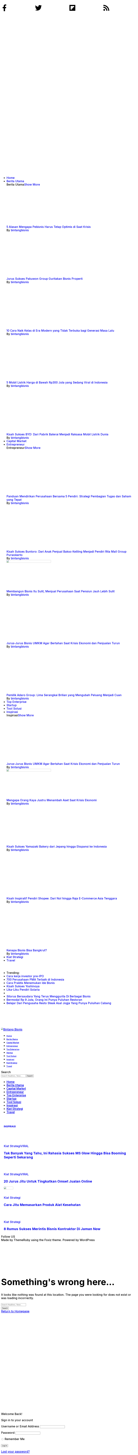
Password (8, 1432)
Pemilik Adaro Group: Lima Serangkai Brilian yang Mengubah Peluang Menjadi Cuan (64, 695)
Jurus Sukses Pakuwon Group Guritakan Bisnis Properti (44, 278)
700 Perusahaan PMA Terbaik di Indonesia (35, 979)
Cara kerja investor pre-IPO (25, 976)
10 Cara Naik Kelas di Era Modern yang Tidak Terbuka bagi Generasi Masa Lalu (60, 330)
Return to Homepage (15, 1311)
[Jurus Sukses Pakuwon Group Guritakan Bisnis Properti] (28, 275)
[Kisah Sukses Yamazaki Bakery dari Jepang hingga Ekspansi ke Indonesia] (25, 843)
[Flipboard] (72, 7)
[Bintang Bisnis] (50, 1029)
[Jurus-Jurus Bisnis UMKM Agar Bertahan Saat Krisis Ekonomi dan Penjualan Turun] (28, 640)
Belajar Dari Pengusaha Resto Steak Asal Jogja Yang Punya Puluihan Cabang (58, 1003)
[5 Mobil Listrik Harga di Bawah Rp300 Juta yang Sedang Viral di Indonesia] (28, 379)
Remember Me (14, 1439)
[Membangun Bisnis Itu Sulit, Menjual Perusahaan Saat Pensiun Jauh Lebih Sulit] (28, 561)
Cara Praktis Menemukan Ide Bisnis (30, 983)
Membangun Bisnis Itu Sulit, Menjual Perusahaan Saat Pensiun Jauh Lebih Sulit (60, 591)
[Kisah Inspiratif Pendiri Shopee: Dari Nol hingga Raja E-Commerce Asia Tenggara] (28, 895)
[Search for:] (13, 1304)
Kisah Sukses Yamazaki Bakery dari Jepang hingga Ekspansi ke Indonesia (56, 846)
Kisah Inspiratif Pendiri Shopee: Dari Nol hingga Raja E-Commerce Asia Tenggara (61, 898)
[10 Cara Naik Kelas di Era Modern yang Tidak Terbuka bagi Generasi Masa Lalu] (28, 327)
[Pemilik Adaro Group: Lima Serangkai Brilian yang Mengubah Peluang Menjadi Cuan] (28, 691)
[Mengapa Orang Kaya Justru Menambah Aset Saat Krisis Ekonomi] (28, 770)
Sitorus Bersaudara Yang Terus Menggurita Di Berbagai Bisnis (48, 996)
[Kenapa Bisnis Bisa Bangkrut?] (28, 947)
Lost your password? (15, 1451)
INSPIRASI (10, 1126)
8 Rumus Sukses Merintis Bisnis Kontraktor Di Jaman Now (52, 1229)
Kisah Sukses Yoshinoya (22, 986)
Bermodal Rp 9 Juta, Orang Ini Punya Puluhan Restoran (44, 999)
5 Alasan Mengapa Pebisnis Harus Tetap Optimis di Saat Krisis (48, 227)
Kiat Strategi (12, 1146)
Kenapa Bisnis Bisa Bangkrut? (26, 950)
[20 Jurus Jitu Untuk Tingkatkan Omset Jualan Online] (8, 1171)
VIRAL (24, 1146)
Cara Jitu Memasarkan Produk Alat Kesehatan (42, 1205)
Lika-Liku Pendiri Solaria (23, 989)
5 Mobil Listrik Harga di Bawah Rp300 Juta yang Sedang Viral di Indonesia (57, 382)
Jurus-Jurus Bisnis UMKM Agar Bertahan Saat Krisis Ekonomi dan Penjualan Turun (63, 643)
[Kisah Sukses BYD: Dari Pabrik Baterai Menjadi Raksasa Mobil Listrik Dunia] (28, 431)
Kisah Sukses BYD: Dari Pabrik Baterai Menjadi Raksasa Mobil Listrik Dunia (57, 434)
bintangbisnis (20, 230)
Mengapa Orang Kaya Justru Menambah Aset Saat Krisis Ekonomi (51, 800)
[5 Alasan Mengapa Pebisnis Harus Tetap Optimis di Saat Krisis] (25, 223)
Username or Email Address (20, 1426)
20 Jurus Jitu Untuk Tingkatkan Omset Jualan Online (48, 1181)
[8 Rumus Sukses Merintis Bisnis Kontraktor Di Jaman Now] (8, 1218)
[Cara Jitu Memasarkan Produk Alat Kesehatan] (8, 1188)
